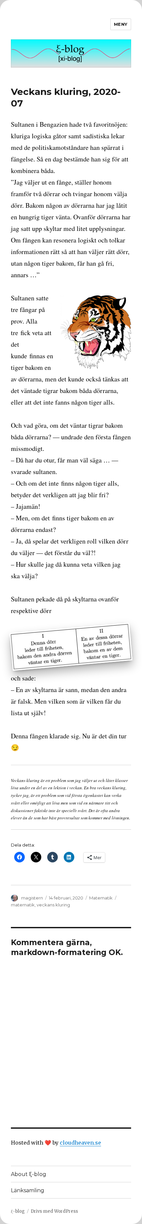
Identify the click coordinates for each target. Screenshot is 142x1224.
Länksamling (27, 1190)
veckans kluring (53, 904)
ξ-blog (18, 1211)
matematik (23, 904)
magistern (32, 897)
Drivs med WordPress (54, 1211)
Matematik (101, 897)
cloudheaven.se (80, 1142)
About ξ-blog (28, 1174)
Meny (120, 24)
